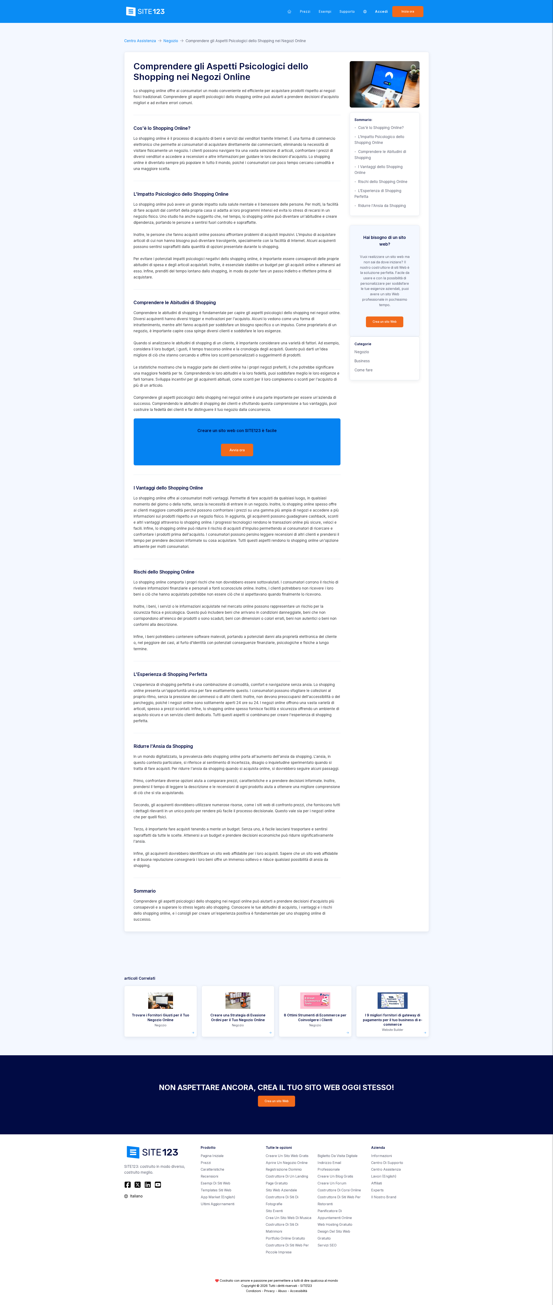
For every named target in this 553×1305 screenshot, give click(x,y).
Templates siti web (216, 1190)
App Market (218, 1197)
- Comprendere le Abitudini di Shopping (380, 154)
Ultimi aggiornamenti (217, 1204)
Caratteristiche (212, 1169)
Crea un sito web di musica (288, 1218)
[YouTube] (157, 1184)
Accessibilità (298, 1291)
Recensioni (209, 1176)
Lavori (383, 1176)
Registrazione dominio (284, 1169)
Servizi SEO (327, 1245)
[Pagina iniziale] (289, 11)
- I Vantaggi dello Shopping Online (378, 170)
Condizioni (253, 1291)
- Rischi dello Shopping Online (380, 182)
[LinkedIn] (148, 1184)
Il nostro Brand (383, 1197)
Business (362, 361)
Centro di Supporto (387, 1163)
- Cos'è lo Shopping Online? (379, 128)
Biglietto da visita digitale (338, 1156)
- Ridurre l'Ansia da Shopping (380, 205)
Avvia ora (237, 450)
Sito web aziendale (281, 1190)
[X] (137, 1184)
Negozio (171, 41)
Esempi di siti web (215, 1183)
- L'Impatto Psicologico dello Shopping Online (379, 140)
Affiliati (376, 1183)
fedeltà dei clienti (169, 409)
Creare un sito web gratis (287, 1156)
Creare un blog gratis (335, 1176)
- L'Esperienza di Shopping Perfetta (377, 194)
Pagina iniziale (212, 1156)
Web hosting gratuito (335, 1224)
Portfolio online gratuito (285, 1238)
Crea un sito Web (385, 321)
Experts (377, 1190)
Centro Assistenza (140, 41)
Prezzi (305, 12)
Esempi (325, 12)
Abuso (282, 1291)
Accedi (381, 12)
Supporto (347, 12)
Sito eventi (274, 1211)
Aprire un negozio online (287, 1163)
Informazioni (381, 1156)
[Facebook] (128, 1184)
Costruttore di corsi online (339, 1190)
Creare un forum (332, 1183)
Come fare (363, 370)
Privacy (269, 1291)
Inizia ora (408, 11)
